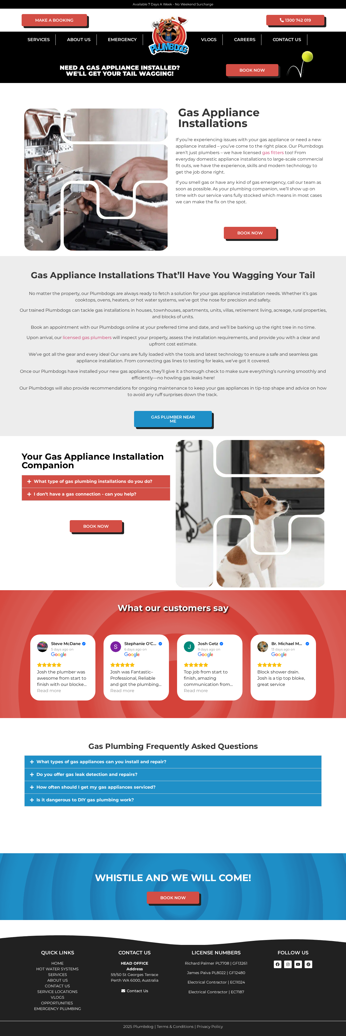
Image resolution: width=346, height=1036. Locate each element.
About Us (79, 39)
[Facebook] (277, 964)
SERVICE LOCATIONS (57, 991)
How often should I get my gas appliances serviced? (95, 787)
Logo (168, 35)
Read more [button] (49, 690)
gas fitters (273, 152)
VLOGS (209, 39)
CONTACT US (57, 986)
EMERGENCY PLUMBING (57, 1008)
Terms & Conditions (175, 1026)
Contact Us (287, 39)
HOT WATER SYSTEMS (57, 969)
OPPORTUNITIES (57, 1003)
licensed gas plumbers (87, 337)
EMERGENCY (122, 39)
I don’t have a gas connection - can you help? (85, 494)
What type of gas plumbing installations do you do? (93, 481)
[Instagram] (288, 964)
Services (39, 39)
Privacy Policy (210, 1026)
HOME (57, 963)
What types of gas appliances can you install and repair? (101, 761)
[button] (96, 481)
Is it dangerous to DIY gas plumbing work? (85, 799)
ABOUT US (57, 980)
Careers (244, 39)
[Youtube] (298, 964)
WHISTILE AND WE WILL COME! (173, 878)
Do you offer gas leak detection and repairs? (86, 774)
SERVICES (57, 974)
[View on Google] (42, 646)
